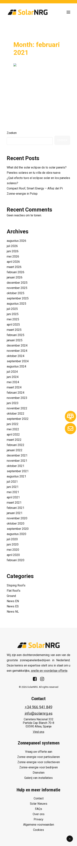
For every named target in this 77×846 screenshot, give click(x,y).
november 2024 (17, 350)
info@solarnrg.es (39, 713)
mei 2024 (13, 382)
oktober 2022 (15, 413)
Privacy (38, 819)
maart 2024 (14, 387)
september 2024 (18, 361)
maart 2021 (14, 502)
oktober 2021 (15, 466)
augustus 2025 (16, 303)
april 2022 (13, 434)
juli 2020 (12, 539)
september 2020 (18, 529)
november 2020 (17, 518)
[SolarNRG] (28, 12)
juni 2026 (13, 251)
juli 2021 (12, 481)
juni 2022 (13, 424)
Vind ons (38, 732)
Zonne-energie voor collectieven (38, 762)
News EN (13, 601)
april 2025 (13, 324)
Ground (11, 596)
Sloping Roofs (16, 585)
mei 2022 (13, 429)
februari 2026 (15, 272)
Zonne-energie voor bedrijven (38, 767)
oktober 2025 (15, 293)
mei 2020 (13, 549)
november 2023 (17, 398)
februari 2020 (15, 560)
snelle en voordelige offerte (49, 670)
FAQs (38, 809)
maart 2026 (14, 267)
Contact (39, 798)
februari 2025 (15, 335)
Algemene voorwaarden (38, 824)
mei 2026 (13, 256)
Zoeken (12, 133)
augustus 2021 (16, 476)
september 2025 (18, 298)
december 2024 (17, 345)
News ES (13, 606)
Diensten (38, 772)
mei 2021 (13, 492)
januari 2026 (14, 277)
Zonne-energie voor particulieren (38, 757)
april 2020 (13, 555)
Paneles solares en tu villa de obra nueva (33, 172)
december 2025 (17, 282)
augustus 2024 (16, 366)
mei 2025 (13, 319)
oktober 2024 (15, 356)
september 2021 (18, 471)
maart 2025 (14, 330)
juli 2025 (12, 309)
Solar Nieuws (38, 803)
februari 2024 (15, 392)
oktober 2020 (15, 523)
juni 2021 (13, 487)
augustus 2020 (16, 534)
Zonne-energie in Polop (22, 193)
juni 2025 (13, 314)
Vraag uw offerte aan (38, 751)
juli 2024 (12, 371)
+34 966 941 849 (38, 707)
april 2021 (13, 497)
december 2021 (17, 455)
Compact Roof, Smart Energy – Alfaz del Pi (35, 188)
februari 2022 (15, 445)
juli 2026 (12, 246)
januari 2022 (14, 450)
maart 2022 (14, 440)
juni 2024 (13, 377)
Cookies (38, 830)
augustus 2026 (16, 241)
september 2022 (18, 419)
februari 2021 (15, 508)
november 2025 (17, 288)
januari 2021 (14, 513)
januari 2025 (14, 340)
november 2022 (17, 408)
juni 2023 (13, 403)
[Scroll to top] (70, 838)
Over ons (38, 814)
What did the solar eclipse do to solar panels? (37, 167)
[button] (68, 12)
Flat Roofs (13, 590)
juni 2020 (13, 544)
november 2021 (17, 460)
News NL (13, 611)
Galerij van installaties (38, 778)
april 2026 (13, 261)
